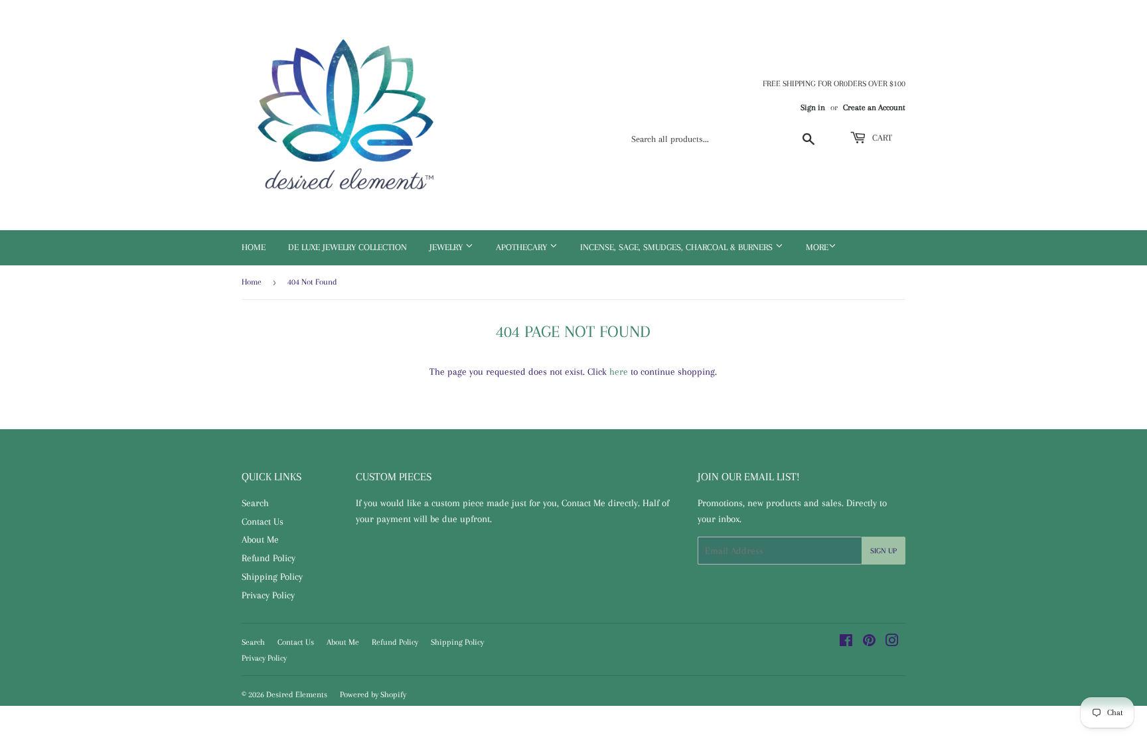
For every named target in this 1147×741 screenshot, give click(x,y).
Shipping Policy (272, 576)
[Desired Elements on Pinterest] (869, 642)
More (817, 247)
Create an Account (874, 107)
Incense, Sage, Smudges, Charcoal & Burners (677, 247)
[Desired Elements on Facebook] (846, 642)
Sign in (813, 107)
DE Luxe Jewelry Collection (347, 247)
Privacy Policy (268, 595)
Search (255, 503)
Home (254, 247)
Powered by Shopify (373, 694)
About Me (260, 539)
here (618, 371)
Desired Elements (296, 694)
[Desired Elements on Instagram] (892, 642)
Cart (881, 138)
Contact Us (262, 521)
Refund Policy (268, 558)
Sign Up (883, 551)
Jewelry (447, 247)
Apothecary (523, 247)
